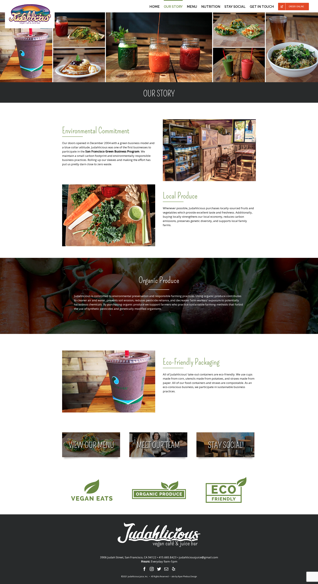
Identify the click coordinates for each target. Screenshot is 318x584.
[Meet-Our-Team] (158, 434)
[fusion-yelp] (174, 569)
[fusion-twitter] (159, 569)
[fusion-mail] (166, 569)
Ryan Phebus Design (187, 576)
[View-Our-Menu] (91, 434)
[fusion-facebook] (144, 569)
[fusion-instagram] (152, 569)
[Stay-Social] (225, 434)
